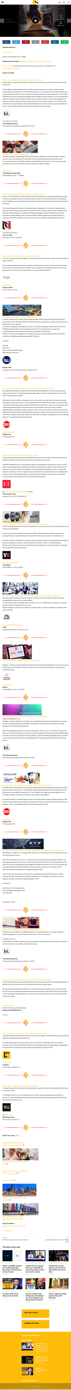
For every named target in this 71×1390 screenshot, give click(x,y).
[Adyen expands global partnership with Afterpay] (59, 1283)
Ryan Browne (6, 625)
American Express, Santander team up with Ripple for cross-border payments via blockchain (31, 595)
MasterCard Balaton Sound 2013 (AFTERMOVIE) (36, 61)
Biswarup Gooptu (10, 491)
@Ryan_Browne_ (17, 625)
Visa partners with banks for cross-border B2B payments (20, 256)
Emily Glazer (9, 1115)
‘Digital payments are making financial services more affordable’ (22, 80)
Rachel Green (6, 285)
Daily (7, 19)
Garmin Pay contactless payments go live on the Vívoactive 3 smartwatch (25, 524)
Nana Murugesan (7, 1005)
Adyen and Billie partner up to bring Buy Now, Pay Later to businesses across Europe (12, 1269)
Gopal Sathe (6, 819)
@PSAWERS (14, 562)
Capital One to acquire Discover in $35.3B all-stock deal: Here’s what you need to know (35, 1269)
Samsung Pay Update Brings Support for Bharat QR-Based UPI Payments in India (28, 388)
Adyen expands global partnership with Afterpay (58, 1296)
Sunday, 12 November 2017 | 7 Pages (14, 1226)
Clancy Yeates (6, 170)
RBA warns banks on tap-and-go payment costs (17, 154)
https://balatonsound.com (10, 68)
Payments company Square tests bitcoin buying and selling (20, 660)
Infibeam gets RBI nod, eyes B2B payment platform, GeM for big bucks (25, 716)
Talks (42, 1263)
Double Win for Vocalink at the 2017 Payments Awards (19, 317)
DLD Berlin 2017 (7, 1180)
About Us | (31, 1386)
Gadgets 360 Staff (8, 432)
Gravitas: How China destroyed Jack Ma (10, 1295)
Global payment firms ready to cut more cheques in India (20, 455)
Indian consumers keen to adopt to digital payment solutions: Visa (23, 929)
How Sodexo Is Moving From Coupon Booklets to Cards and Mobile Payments (27, 785)
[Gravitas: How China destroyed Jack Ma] (28, 1371)
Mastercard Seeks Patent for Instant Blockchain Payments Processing (24, 1033)
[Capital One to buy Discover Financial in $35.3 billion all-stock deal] (28, 1360)
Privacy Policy (38, 1386)
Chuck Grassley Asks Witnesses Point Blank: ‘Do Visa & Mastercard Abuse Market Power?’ (35, 1297)
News (10, 19)
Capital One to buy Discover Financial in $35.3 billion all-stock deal (57, 1269)
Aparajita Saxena (7, 684)
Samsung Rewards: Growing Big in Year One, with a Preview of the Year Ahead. (27, 979)
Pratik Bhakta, (20, 491)
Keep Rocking (8, 52)
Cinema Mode (60, 25)
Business (4, 1263)
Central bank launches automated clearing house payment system (23, 194)
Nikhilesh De (6, 1062)
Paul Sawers (6, 562)
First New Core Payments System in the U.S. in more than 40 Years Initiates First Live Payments (32, 850)
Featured (37, 1263)
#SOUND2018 (7, 66)
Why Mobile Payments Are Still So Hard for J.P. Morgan (20, 1085)
